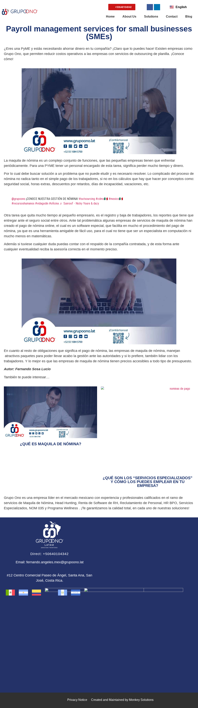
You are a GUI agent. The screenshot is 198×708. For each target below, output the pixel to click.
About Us (129, 16)
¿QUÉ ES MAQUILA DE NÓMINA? (50, 444)
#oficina (54, 203)
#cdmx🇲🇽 (102, 199)
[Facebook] (150, 7)
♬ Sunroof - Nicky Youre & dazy (79, 203)
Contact (172, 16)
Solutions (151, 16)
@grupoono (18, 199)
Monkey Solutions (141, 699)
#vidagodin (41, 203)
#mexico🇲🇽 (116, 199)
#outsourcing (87, 199)
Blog (188, 16)
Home (110, 16)
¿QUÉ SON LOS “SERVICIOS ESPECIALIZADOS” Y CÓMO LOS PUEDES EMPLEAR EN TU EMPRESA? (147, 482)
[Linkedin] (157, 7)
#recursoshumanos (23, 203)
